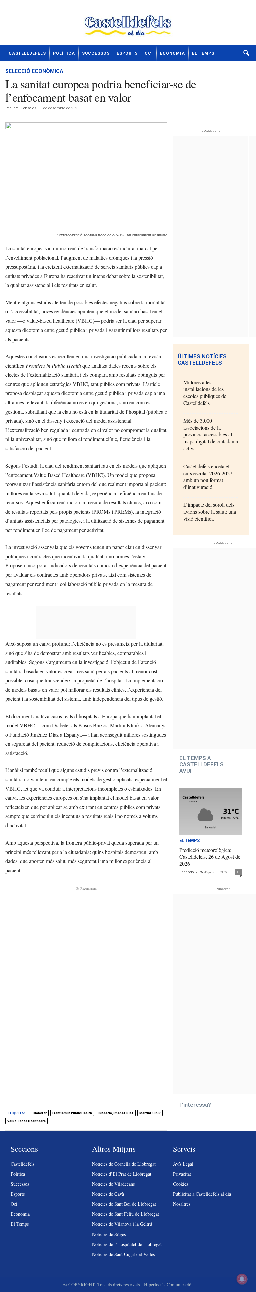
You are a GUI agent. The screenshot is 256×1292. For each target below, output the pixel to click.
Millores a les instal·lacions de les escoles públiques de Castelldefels (204, 392)
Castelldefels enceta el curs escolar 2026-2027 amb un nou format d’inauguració (207, 476)
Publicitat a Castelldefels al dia (202, 1194)
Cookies (180, 1184)
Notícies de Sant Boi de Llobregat (124, 1204)
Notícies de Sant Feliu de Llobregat (125, 1214)
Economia (172, 53)
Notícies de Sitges (109, 1234)
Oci (149, 53)
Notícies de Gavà (108, 1194)
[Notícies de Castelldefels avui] (128, 25)
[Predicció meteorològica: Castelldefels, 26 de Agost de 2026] (210, 811)
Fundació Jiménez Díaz (116, 1113)
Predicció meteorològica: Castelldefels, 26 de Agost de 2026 (209, 856)
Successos (96, 53)
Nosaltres (181, 1204)
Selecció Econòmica (34, 71)
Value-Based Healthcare (26, 1121)
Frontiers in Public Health (72, 1113)
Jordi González (24, 108)
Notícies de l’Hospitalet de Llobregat (127, 1244)
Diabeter (40, 1113)
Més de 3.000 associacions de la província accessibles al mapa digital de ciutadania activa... (210, 434)
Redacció (186, 872)
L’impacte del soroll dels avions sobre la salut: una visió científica (209, 511)
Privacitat (182, 1174)
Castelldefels (27, 53)
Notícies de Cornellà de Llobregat (124, 1164)
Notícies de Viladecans (113, 1184)
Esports (127, 53)
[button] (246, 53)
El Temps (203, 53)
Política (64, 53)
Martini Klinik (150, 1113)
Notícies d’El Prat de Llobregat (121, 1174)
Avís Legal (183, 1164)
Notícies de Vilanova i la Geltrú (122, 1224)
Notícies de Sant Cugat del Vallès (123, 1254)
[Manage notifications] (242, 1279)
